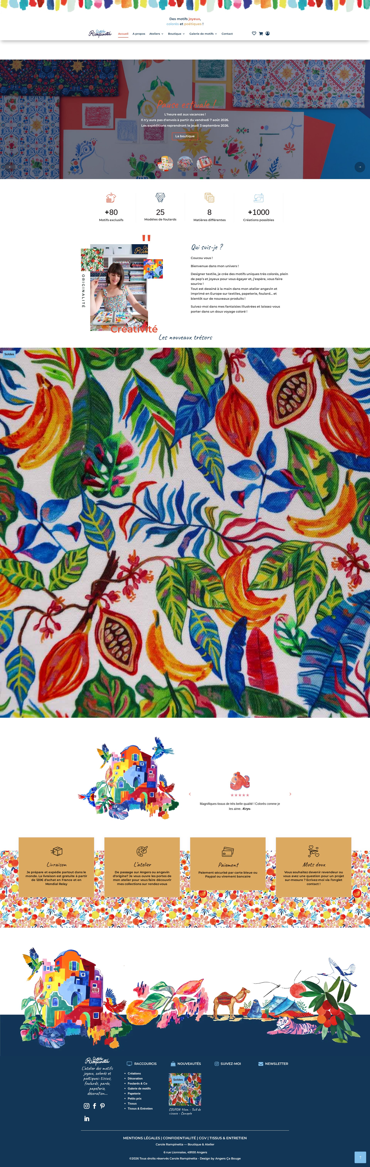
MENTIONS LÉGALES (141, 1138)
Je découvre (185, 131)
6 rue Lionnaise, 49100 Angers (185, 1152)
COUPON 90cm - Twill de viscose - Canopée (185, 1111)
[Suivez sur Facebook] (94, 1106)
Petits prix (134, 1098)
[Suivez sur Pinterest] (102, 1106)
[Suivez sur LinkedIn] (86, 1118)
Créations (134, 1073)
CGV (203, 1138)
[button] (360, 167)
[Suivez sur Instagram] (86, 1106)
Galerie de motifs (139, 1088)
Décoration (135, 1078)
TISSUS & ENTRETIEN (228, 1138)
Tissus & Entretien (140, 1108)
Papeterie (134, 1093)
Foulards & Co (137, 1083)
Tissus (132, 1103)
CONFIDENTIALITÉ (179, 1138)
